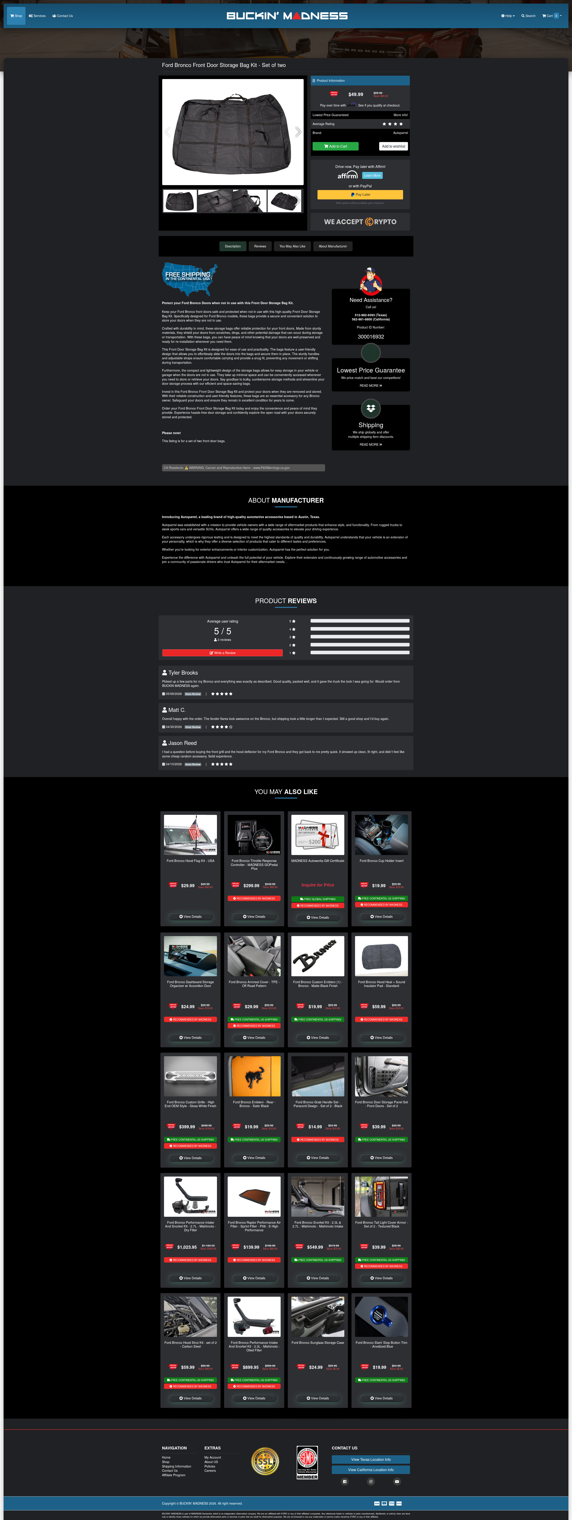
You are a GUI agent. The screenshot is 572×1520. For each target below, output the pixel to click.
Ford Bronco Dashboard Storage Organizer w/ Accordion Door (190, 983)
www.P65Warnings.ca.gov (271, 467)
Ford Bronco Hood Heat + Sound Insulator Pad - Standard (381, 983)
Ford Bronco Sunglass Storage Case (318, 1342)
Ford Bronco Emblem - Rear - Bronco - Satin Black (254, 1104)
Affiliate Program (173, 1475)
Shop (18, 15)
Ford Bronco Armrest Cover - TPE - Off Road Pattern (254, 983)
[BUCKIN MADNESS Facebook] (345, 1482)
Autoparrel (400, 132)
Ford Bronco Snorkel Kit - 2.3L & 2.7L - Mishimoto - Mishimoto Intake (317, 1224)
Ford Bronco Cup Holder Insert (382, 860)
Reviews (260, 246)
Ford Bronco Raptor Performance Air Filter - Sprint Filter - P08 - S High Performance (254, 1226)
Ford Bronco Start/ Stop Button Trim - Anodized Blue (381, 1344)
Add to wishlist (393, 146)
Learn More (372, 175)
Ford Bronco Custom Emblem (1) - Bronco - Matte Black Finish (318, 983)
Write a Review (224, 652)
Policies (209, 1466)
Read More (369, 385)
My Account (212, 1457)
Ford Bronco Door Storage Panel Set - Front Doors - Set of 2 (381, 1104)
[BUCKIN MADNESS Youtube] (397, 1482)
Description (233, 246)
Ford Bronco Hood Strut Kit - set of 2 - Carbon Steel (190, 1344)
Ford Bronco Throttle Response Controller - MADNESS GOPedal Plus (254, 864)
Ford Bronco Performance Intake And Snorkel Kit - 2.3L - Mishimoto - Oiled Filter (254, 1346)
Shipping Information (176, 1466)
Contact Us (64, 15)
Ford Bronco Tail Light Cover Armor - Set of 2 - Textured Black (381, 1224)
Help (509, 15)
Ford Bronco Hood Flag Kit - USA (190, 860)
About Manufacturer (333, 246)
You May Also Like (292, 246)
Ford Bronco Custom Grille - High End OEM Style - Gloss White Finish (190, 1104)
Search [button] (530, 15)
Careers (210, 1470)
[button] (298, 132)
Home (166, 1457)
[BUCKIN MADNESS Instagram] (371, 1482)
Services (39, 15)
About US (211, 1461)
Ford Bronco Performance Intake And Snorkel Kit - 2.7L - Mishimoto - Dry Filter (190, 1226)
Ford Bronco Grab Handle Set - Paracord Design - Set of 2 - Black (318, 1104)
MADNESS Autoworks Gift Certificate (317, 860)
